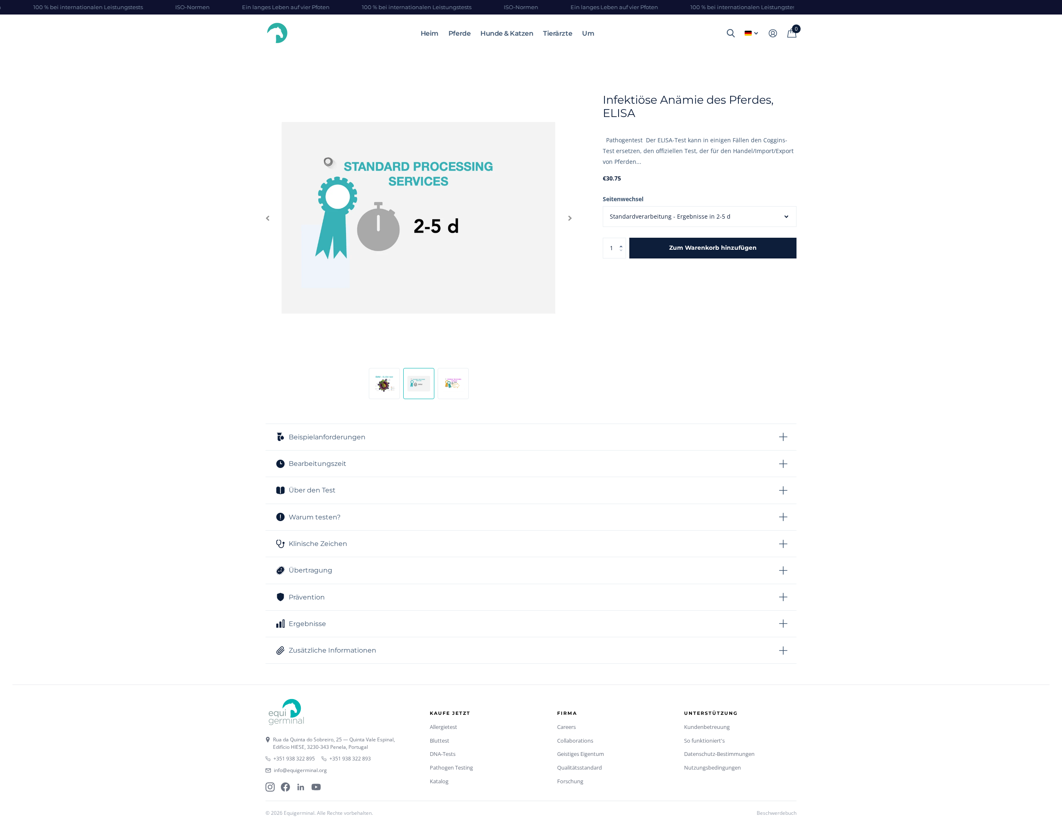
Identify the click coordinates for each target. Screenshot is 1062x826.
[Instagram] (270, 787)
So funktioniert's (704, 740)
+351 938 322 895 (294, 758)
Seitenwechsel (623, 199)
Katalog (439, 781)
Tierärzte (557, 33)
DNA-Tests (442, 754)
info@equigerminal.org (300, 770)
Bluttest (439, 740)
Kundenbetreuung (707, 727)
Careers (566, 727)
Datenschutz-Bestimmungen (719, 754)
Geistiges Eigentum (580, 754)
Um (588, 33)
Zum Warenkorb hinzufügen (713, 247)
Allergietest (443, 727)
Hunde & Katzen (506, 33)
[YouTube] (316, 787)
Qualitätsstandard (579, 767)
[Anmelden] (772, 33)
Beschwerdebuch (776, 812)
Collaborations (575, 740)
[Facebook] (285, 787)
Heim (429, 33)
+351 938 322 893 (350, 758)
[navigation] (267, 218)
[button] (623, 241)
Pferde (459, 33)
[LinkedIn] (300, 787)
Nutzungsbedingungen (712, 767)
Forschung (570, 781)
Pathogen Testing (451, 767)
